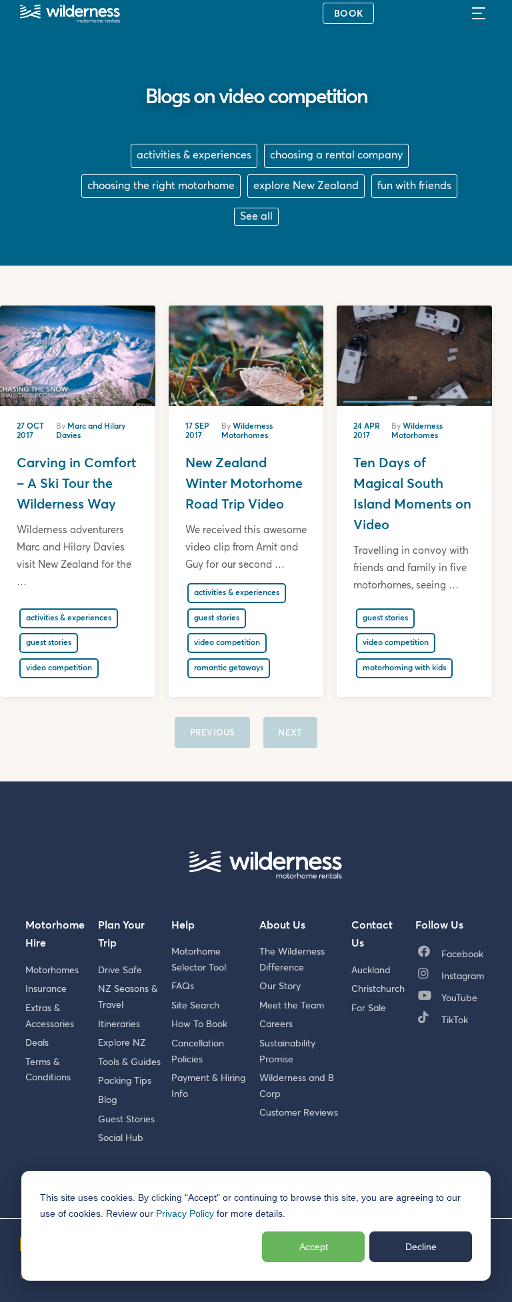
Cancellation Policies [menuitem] (197, 1051)
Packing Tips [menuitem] (124, 1081)
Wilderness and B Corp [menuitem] (296, 1086)
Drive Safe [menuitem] (120, 970)
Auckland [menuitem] (371, 970)
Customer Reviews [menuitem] (298, 1113)
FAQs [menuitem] (182, 986)
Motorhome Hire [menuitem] (55, 934)
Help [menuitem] (183, 925)
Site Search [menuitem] (195, 1005)
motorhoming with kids (404, 668)
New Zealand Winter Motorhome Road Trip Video (244, 484)
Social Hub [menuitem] (120, 1138)
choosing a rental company (336, 155)
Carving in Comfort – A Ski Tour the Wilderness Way (76, 484)
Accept (313, 1246)
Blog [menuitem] (107, 1100)
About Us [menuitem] (282, 925)
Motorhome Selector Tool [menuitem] (198, 960)
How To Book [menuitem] (199, 1024)
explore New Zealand (306, 185)
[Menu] (482, 13)
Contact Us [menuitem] (372, 934)
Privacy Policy (185, 1213)
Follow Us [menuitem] (439, 925)
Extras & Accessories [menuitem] (49, 1016)
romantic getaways (228, 668)
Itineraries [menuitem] (119, 1024)
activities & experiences (194, 155)
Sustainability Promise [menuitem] (287, 1051)
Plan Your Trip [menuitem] (121, 934)
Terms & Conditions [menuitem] (48, 1070)
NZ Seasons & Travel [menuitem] (127, 997)
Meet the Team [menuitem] (291, 1005)
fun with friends (414, 185)
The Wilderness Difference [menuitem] (292, 960)
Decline (421, 1246)
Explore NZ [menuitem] (122, 1043)
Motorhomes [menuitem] (52, 970)
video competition (59, 668)
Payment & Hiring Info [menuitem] (208, 1086)
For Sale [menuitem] (368, 1008)
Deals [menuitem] (37, 1043)
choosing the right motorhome (161, 185)
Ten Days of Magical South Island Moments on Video (412, 494)
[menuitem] (454, 955)
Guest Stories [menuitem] (126, 1119)
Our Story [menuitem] (280, 986)
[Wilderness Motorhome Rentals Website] (70, 15)
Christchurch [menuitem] (378, 989)
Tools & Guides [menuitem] (129, 1062)
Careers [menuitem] (276, 1024)
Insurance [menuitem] (46, 989)
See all (256, 216)
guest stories (48, 643)
